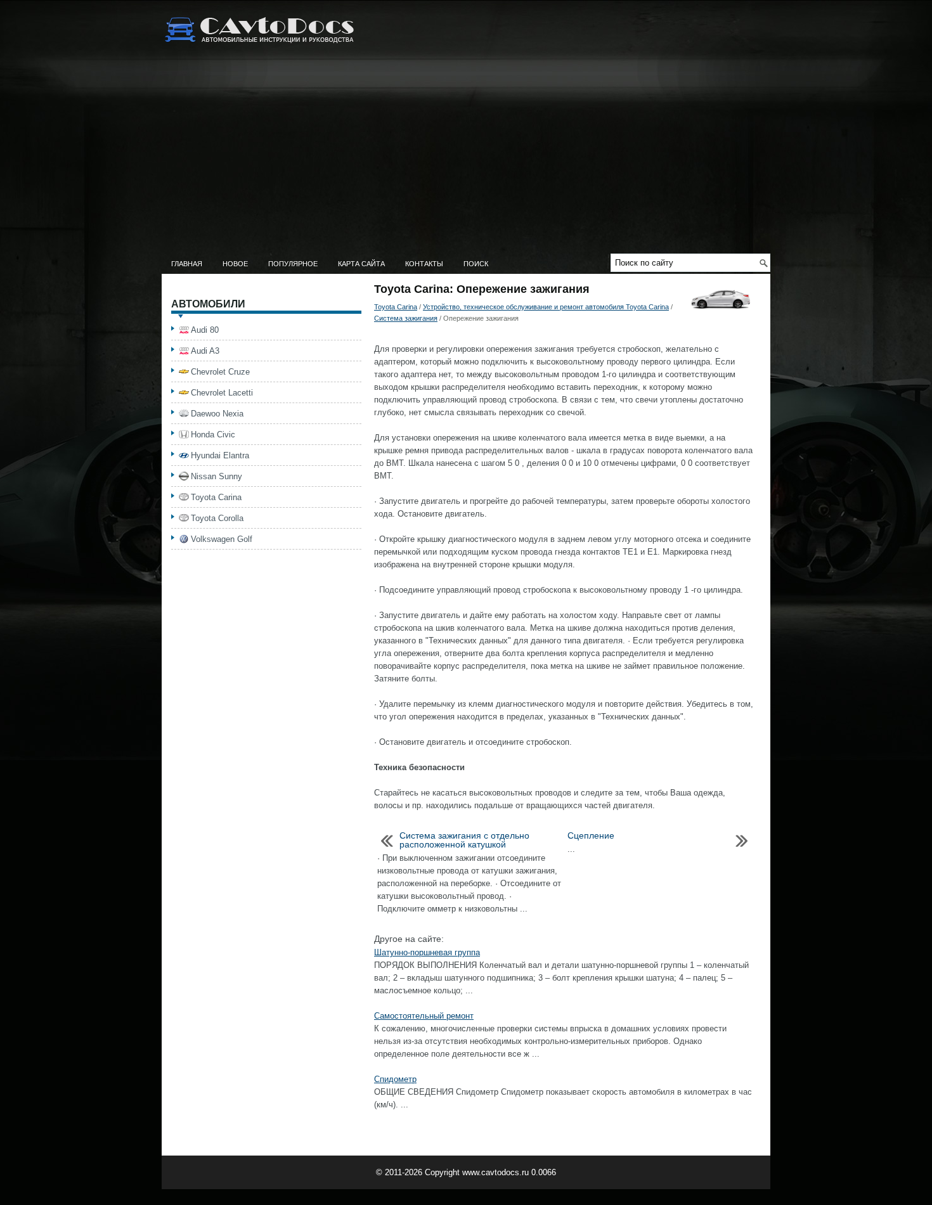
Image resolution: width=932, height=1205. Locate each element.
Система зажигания (405, 318)
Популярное (293, 263)
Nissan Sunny (216, 476)
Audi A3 (205, 351)
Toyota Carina (395, 307)
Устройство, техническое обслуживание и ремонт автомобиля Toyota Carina (546, 307)
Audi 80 (205, 330)
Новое (235, 263)
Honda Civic (213, 434)
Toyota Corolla (217, 518)
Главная (186, 263)
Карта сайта (361, 263)
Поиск (475, 263)
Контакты (424, 263)
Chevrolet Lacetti (222, 392)
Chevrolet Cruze (220, 372)
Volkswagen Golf (221, 539)
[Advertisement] (466, 158)
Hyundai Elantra (220, 455)
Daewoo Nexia (217, 413)
